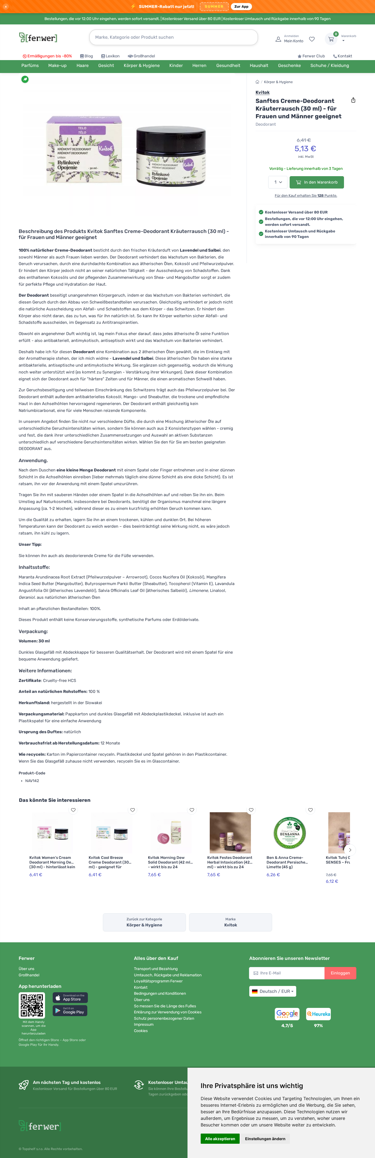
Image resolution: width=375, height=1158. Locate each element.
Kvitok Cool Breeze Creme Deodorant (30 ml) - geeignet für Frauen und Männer (109, 864)
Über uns (26, 968)
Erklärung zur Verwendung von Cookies (168, 1012)
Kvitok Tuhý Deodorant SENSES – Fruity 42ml (347, 860)
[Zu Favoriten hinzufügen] (73, 810)
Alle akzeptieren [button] (220, 1138)
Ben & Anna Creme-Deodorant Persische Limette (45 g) (286, 862)
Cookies (141, 1030)
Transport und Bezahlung (156, 968)
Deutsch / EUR (275, 991)
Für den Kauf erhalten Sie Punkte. (306, 195)
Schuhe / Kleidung (329, 65)
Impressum (143, 1024)
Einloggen (340, 973)
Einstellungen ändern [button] (265, 1138)
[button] (70, 997)
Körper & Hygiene (278, 82)
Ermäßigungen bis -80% (49, 56)
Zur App (241, 6)
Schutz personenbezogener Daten (164, 1018)
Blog (89, 56)
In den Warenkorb (320, 182)
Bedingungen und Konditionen (160, 993)
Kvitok (263, 92)
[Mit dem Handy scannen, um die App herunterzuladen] (33, 1005)
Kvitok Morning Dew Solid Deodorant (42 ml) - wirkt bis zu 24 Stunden (170, 864)
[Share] (353, 100)
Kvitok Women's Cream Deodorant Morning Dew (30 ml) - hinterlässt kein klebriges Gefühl (52, 864)
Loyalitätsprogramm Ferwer (158, 981)
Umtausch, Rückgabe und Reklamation (168, 975)
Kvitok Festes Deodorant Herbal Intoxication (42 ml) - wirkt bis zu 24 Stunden (229, 864)
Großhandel (144, 56)
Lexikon (113, 56)
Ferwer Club (314, 56)
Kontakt (345, 56)
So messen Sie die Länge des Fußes (165, 1006)
